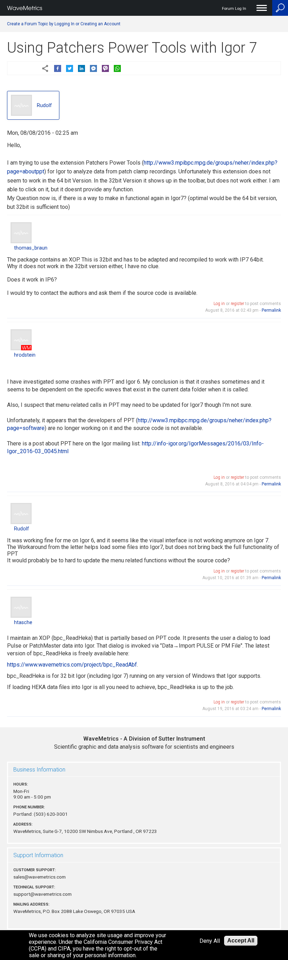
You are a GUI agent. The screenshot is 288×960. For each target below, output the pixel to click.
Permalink (271, 310)
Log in (219, 303)
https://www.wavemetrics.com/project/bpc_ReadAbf (72, 664)
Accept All (240, 941)
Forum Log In (234, 8)
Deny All (209, 941)
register (237, 303)
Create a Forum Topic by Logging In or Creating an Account (63, 23)
